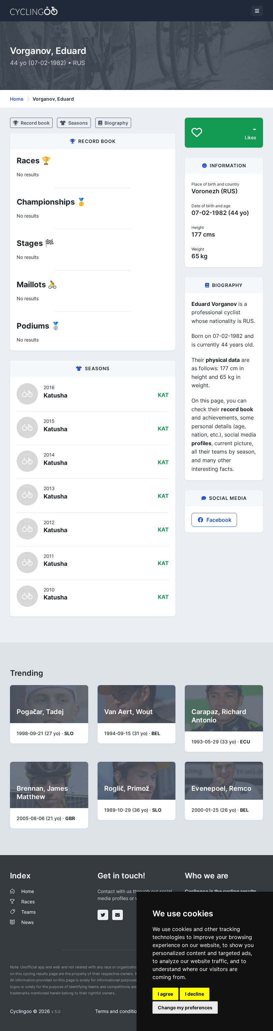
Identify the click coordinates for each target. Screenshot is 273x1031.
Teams (28, 912)
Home (16, 99)
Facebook (218, 519)
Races (28, 901)
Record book (35, 123)
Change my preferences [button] (185, 1007)
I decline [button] (194, 994)
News (27, 922)
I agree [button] (165, 994)
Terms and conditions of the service (134, 1011)
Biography (116, 123)
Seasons (77, 123)
